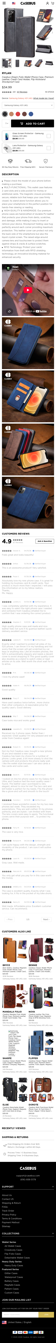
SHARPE (7, 1058)
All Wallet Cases (13, 1246)
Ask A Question (45, 541)
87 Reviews (22, 92)
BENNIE (33, 965)
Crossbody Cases (13, 1250)
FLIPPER (33, 1058)
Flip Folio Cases (13, 1254)
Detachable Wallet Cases (17, 1258)
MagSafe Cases (12, 1285)
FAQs (5, 1207)
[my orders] (47, 3)
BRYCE (6, 965)
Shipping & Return (11, 1203)
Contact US (8, 1199)
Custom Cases (12, 1293)
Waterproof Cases (14, 1277)
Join (46, 1315)
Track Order (8, 1211)
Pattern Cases (12, 1289)
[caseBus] (28, 3)
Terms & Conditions (12, 1218)
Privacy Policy (9, 1214)
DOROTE (33, 1105)
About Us (7, 1195)
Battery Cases (12, 1281)
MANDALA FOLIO (12, 1012)
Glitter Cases (11, 1273)
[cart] (52, 3)
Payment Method (10, 1222)
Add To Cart (35, 123)
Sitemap (6, 1226)
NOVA (32, 1012)
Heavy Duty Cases (14, 1265)
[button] (52, 32)
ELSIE (6, 1105)
